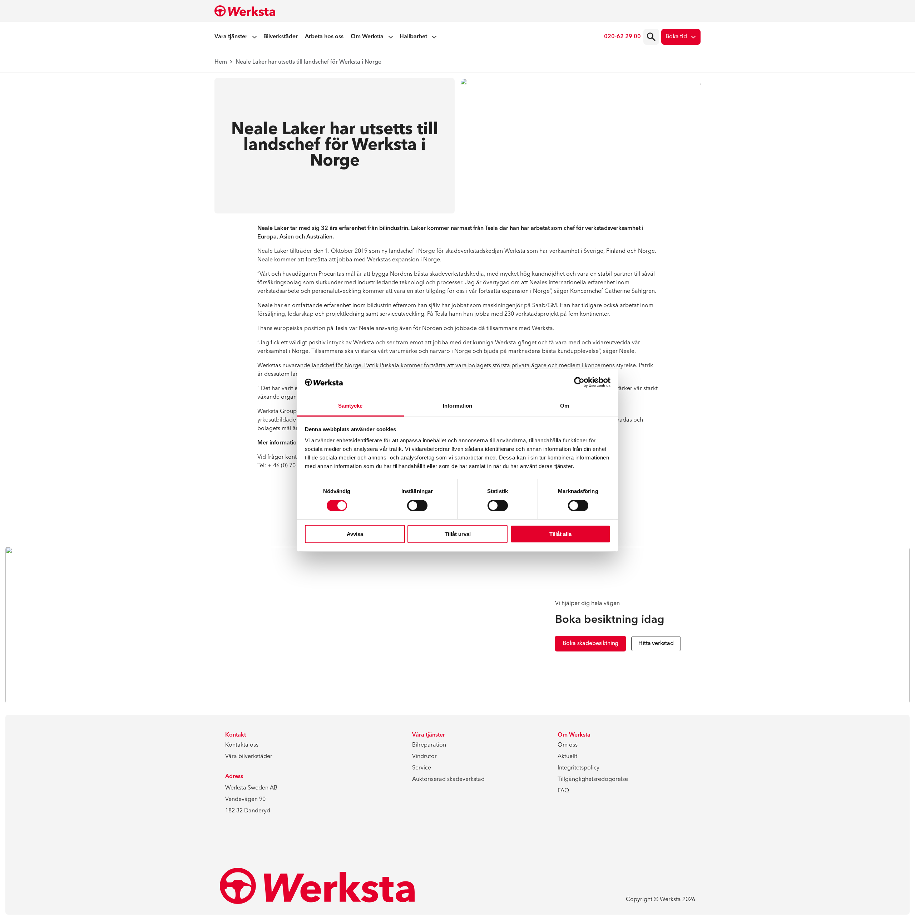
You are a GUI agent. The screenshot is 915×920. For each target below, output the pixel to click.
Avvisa (355, 534)
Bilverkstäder (280, 37)
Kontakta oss (241, 745)
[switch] (417, 505)
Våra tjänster (230, 37)
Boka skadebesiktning (590, 643)
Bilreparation (429, 745)
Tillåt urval (458, 534)
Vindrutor (424, 756)
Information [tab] (457, 406)
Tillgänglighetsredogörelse (593, 779)
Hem (220, 62)
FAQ (563, 791)
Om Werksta (367, 37)
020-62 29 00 (622, 37)
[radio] (651, 37)
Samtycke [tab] (350, 406)
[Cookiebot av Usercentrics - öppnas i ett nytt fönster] (579, 382)
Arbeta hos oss (324, 37)
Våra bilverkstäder (248, 756)
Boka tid (676, 37)
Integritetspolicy (578, 768)
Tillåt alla (560, 534)
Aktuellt (567, 756)
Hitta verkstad (656, 643)
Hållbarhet (413, 37)
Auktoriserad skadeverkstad (448, 779)
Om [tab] (564, 406)
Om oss (568, 745)
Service (421, 768)
